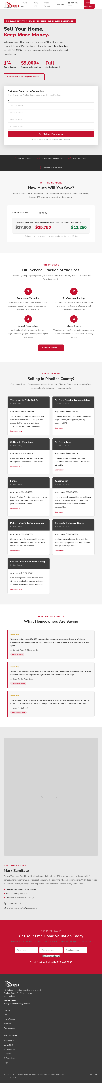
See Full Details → (51, 347)
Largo (6, 1062)
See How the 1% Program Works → (24, 76)
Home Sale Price (20, 212)
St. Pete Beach (9, 1049)
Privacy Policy (93, 1074)
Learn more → (16, 431)
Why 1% (7, 1023)
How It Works (9, 1019)
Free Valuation (88, 5)
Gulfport (7, 1054)
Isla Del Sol (8, 1045)
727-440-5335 (14, 903)
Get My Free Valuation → (51, 134)
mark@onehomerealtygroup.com (22, 908)
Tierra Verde (9, 1040)
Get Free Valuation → (51, 956)
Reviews (60, 4)
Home (6, 1015)
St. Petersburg (9, 1058)
